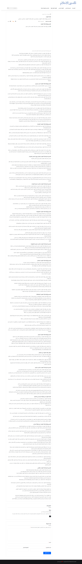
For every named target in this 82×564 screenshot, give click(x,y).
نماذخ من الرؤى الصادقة (45, 8)
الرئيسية (73, 8)
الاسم (50, 542)
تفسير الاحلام (68, 8)
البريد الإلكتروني (48, 547)
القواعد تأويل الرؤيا (54, 8)
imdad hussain (47, 21)
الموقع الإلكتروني (26, 547)
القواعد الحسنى (61, 8)
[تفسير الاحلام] (68, 3)
